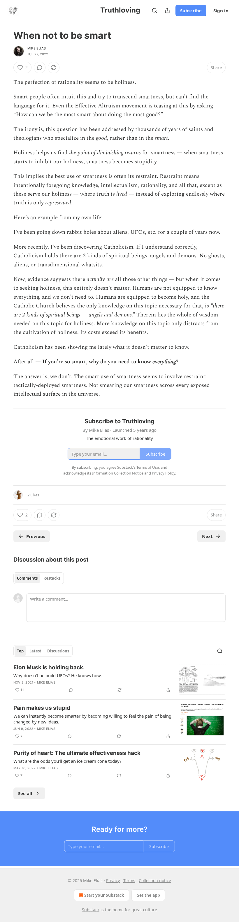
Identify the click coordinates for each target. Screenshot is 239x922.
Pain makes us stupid (41, 708)
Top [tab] (20, 651)
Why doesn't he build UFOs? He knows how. (57, 675)
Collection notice (155, 880)
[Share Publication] (167, 10)
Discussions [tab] (58, 651)
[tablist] (38, 578)
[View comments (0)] (39, 67)
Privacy (113, 880)
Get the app (148, 895)
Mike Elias (36, 48)
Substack (90, 909)
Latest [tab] (35, 651)
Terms (129, 880)
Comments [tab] (27, 578)
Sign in (221, 10)
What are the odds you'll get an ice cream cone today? (67, 761)
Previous (35, 536)
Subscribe (191, 10)
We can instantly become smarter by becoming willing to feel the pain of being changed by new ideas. (92, 719)
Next (207, 536)
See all (25, 793)
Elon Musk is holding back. (49, 667)
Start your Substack (104, 895)
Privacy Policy (163, 473)
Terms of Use (147, 467)
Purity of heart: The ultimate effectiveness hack (76, 753)
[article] (119, 679)
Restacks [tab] (51, 578)
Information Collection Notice (117, 473)
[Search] (154, 10)
